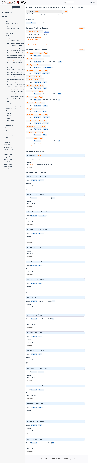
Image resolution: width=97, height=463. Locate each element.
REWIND (45, 129)
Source (9, 82)
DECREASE (46, 56)
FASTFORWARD (47, 67)
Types (8, 123)
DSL (6, 130)
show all (65, 11)
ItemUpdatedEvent (12, 79)
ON (59, 100)
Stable (9, 7)
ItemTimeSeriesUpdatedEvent (15, 77)
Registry (8, 108)
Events (8, 38)
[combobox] (69, 2)
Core (6, 21)
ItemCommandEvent (13, 60)
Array (5, 144)
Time (5, 169)
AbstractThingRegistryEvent (15, 48)
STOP (45, 135)
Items (7, 101)
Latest (16, 7)
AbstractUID (9, 23)
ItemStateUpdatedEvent (14, 74)
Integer (6, 157)
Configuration (10, 28)
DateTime (6, 149)
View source (30, 167)
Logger (7, 135)
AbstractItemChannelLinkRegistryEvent (18, 43)
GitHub (92, 2)
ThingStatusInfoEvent (13, 94)
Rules (7, 111)
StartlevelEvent (11, 84)
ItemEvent (10, 62)
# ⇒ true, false (37, 53)
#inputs (40, 44)
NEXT (45, 88)
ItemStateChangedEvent (14, 69)
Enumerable (7, 152)
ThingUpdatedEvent (12, 96)
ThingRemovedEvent (13, 89)
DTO (7, 31)
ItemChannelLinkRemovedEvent (16, 57)
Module (6, 159)
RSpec (7, 140)
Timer (7, 120)
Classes (4, 16)
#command (37, 56)
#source (46, 44)
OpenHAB (6, 19)
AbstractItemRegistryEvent (15, 45)
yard (62, 459)
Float (5, 154)
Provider (8, 106)
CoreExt (7, 128)
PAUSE (45, 105)
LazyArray (9, 103)
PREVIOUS (46, 117)
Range (5, 164)
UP (59, 141)
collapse (81, 28)
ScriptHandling (10, 113)
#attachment (32, 44)
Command (39, 155)
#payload (31, 146)
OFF (59, 94)
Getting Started (7, 12)
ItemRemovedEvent (12, 65)
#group (30, 39)
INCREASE (46, 73)
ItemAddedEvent (12, 53)
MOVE (45, 82)
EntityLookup (9, 36)
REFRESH (46, 123)
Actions (8, 26)
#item (36, 39)
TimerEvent (10, 99)
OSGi (6, 137)
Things (8, 118)
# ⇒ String (34, 76)
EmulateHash (9, 33)
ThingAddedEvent (12, 86)
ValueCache (9, 125)
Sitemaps (8, 115)
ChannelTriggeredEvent (13, 50)
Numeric (6, 161)
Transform (8, 142)
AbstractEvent (11, 40)
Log (6, 132)
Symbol (6, 166)
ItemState (10, 67)
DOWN (59, 61)
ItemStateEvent (11, 72)
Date (5, 147)
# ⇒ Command (35, 31)
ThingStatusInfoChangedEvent (15, 91)
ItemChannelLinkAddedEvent (15, 55)
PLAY (45, 111)
